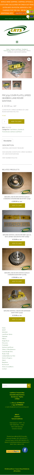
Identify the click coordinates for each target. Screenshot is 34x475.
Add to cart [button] (17, 205)
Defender (4, 336)
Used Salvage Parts (7, 351)
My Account (5, 364)
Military (4, 338)
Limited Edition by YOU (8, 356)
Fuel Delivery (13, 129)
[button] (17, 42)
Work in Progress (7, 358)
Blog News (5, 362)
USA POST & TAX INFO (23, 13)
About (4, 360)
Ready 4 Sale (5, 353)
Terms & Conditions (8, 366)
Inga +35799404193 (18, 405)
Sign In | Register (9, 18)
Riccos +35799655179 (18, 403)
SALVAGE (5, 332)
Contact (4, 369)
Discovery (5, 343)
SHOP (4, 330)
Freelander (5, 345)
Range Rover (5, 341)
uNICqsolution (17, 471)
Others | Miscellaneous (8, 349)
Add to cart (16, 121)
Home (7, 49)
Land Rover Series (7, 334)
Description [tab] (7, 141)
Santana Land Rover (15, 49)
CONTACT (17, 416)
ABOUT (17, 414)
